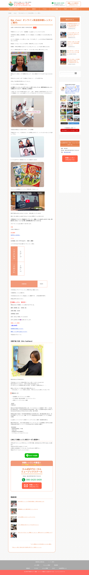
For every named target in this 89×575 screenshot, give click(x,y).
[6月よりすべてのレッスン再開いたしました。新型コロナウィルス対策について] (14, 537)
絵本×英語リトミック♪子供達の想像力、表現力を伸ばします (31, 501)
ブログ (65, 9)
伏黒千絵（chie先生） (15, 235)
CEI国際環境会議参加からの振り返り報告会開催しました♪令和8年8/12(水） (73, 25)
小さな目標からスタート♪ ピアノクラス (26, 517)
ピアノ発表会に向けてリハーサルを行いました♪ (28, 524)
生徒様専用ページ (75, 9)
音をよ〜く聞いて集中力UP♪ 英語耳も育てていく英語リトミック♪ (26, 547)
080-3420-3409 (34, 479)
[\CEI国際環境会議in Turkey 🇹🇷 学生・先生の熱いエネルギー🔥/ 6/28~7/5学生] (77, 112)
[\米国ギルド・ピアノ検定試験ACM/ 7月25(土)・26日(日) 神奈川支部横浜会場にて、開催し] (70, 105)
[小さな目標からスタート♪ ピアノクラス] (14, 521)
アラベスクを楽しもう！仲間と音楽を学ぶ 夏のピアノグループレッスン (73, 34)
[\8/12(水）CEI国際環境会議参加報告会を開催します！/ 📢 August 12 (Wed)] (77, 105)
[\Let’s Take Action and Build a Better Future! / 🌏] (63, 112)
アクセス (44, 9)
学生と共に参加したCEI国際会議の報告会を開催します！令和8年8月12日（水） (73, 61)
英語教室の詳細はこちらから (17, 328)
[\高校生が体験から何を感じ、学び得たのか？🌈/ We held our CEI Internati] (77, 98)
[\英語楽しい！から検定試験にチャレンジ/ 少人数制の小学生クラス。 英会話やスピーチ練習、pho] (70, 98)
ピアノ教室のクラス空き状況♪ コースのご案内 (41, 544)
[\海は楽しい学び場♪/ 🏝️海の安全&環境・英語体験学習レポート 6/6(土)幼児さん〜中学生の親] (77, 118)
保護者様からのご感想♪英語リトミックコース (28, 509)
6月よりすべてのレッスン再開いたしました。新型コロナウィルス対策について (35, 532)
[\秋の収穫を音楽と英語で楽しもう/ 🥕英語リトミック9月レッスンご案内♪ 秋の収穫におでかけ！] (63, 98)
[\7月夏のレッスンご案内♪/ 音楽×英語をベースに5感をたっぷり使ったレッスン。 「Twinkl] (63, 118)
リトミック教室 (46, 565)
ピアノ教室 (36, 565)
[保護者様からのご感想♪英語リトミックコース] (14, 513)
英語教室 (56, 565)
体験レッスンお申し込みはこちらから (19, 331)
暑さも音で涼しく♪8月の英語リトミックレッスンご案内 (73, 52)
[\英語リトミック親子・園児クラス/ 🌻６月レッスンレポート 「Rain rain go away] (70, 118)
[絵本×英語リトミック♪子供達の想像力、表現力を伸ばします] (14, 505)
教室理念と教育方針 (13, 9)
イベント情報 (55, 9)
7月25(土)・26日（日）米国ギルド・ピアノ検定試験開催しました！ (73, 43)
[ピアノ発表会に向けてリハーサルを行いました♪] (14, 529)
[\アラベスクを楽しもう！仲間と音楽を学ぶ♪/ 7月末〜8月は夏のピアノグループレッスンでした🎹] (63, 105)
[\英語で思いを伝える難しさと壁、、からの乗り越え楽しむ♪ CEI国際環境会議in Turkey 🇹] (70, 112)
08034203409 (59, 3)
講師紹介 (34, 9)
